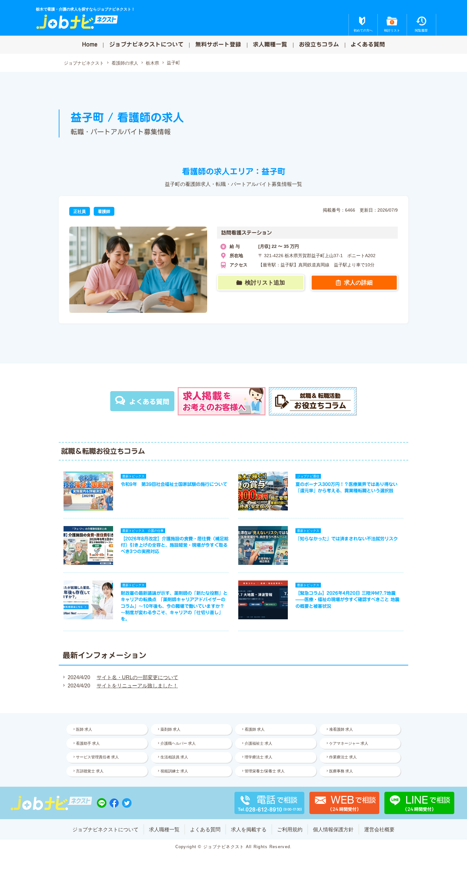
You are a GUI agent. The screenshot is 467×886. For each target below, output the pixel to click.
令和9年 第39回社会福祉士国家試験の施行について (174, 484)
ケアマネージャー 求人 (348, 743)
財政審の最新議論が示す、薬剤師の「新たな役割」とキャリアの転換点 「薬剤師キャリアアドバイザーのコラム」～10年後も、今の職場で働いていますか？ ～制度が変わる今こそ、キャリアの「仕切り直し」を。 (174, 606)
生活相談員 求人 (174, 757)
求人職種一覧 (270, 44)
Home (90, 44)
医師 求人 (84, 729)
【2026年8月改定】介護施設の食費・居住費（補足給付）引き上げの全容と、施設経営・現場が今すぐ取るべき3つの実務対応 (174, 545)
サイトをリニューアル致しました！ (137, 685)
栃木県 (152, 63)
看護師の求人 (125, 63)
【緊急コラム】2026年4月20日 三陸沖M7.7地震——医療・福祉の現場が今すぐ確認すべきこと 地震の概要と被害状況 (347, 599)
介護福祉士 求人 (258, 743)
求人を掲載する (249, 829)
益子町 (173, 62)
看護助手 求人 (88, 743)
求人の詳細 (358, 282)
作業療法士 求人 (343, 757)
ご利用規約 (289, 829)
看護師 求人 (255, 729)
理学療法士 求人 (258, 757)
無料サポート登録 (218, 44)
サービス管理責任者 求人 (97, 757)
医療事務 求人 (341, 771)
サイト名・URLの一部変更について (137, 677)
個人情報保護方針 (333, 829)
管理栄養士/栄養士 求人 (265, 771)
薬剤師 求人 (170, 729)
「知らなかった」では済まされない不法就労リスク (346, 538)
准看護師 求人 (341, 729)
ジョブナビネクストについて (146, 44)
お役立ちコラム (319, 44)
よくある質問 (368, 44)
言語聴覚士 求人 (90, 771)
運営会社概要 (379, 829)
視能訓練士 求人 (174, 771)
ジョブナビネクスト (84, 63)
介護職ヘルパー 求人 (178, 743)
